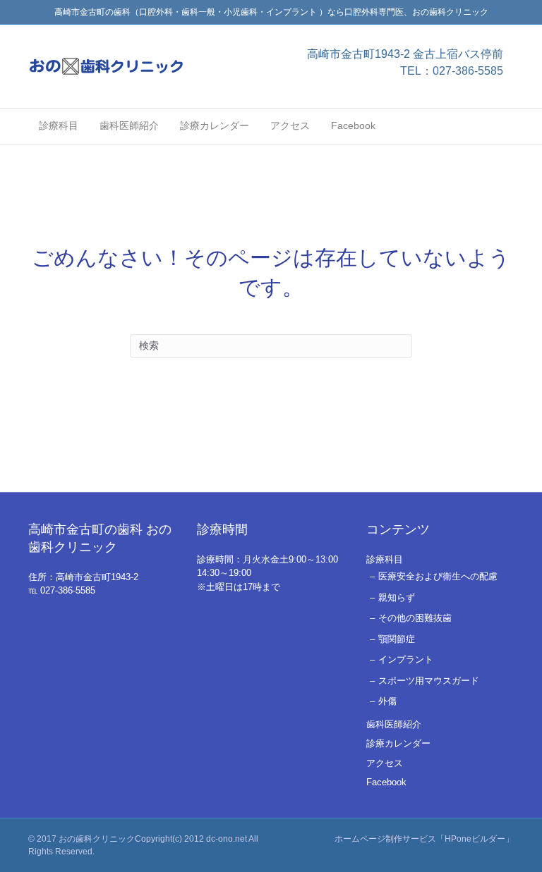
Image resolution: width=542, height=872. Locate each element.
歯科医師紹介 (129, 125)
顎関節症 (396, 639)
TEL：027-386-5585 (451, 71)
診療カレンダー (214, 125)
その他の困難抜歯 (415, 618)
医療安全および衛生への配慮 (438, 576)
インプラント (405, 659)
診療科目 (58, 125)
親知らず (396, 597)
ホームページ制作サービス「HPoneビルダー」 (424, 839)
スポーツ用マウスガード (428, 680)
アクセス (290, 125)
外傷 (387, 701)
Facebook (353, 125)
